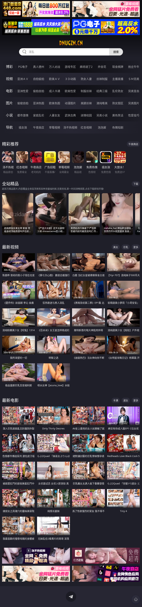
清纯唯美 (102, 103)
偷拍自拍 (38, 91)
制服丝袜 (86, 91)
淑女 (125, 400)
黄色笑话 (117, 115)
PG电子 (23, 67)
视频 (9, 78)
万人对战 (54, 67)
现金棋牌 (117, 67)
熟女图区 (117, 103)
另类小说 (102, 115)
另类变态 (133, 91)
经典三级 (102, 91)
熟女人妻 (86, 79)
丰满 (115, 400)
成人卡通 (54, 91)
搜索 (116, 52)
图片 (9, 103)
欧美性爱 (70, 91)
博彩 (9, 66)
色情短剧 (117, 127)
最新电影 (10, 400)
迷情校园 (86, 115)
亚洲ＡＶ (22, 79)
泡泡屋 (102, 127)
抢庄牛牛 (133, 67)
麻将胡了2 (86, 67)
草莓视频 (54, 127)
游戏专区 (70, 67)
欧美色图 (54, 103)
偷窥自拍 (22, 103)
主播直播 (117, 79)
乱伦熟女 (117, 91)
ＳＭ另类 (133, 79)
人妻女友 (54, 115)
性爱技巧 (133, 115)
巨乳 (125, 247)
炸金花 (102, 67)
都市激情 (22, 115)
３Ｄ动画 (70, 79)
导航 (9, 127)
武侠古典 (70, 115)
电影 (9, 91)
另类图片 (133, 103)
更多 (135, 247)
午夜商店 (38, 127)
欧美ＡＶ (54, 79)
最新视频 (10, 247)
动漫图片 (70, 103)
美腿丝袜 (86, 103)
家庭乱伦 (38, 115)
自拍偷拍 (38, 79)
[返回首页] (136, 599)
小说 (9, 115)
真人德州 (38, 67)
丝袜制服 (102, 79)
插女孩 (23, 127)
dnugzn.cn (71, 43)
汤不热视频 (70, 127)
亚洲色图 (38, 103)
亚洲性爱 (22, 91)
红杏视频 (86, 127)
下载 (135, 183)
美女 (115, 247)
